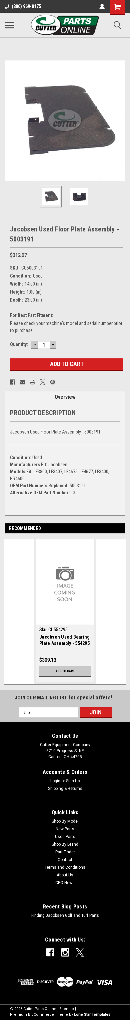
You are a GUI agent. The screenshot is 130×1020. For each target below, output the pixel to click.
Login (55, 781)
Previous (10, 121)
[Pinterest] (52, 382)
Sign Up (73, 781)
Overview (65, 397)
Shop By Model (65, 821)
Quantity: (19, 344)
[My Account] (102, 6)
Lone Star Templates (92, 1014)
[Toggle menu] (9, 25)
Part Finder (65, 852)
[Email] (22, 382)
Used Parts (65, 836)
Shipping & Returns (65, 788)
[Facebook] (12, 382)
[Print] (32, 382)
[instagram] (65, 952)
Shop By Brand (65, 844)
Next (120, 121)
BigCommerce (41, 1014)
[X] (42, 382)
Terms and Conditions (65, 867)
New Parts (65, 829)
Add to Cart (65, 671)
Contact (65, 859)
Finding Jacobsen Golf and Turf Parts (65, 915)
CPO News (65, 882)
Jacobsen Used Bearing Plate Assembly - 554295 (64, 640)
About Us (65, 875)
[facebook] (50, 952)
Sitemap (66, 1009)
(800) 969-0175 (26, 6)
